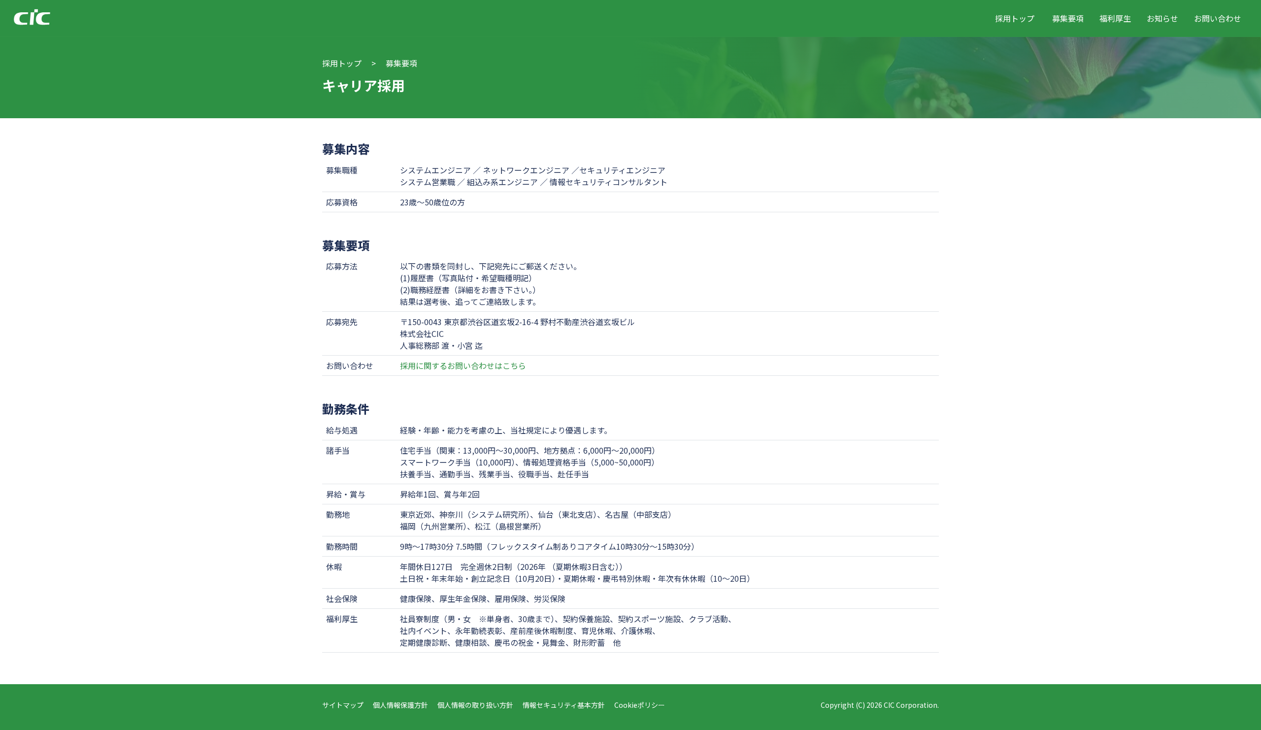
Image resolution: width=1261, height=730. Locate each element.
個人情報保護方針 (400, 705)
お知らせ (1162, 18)
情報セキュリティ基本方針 (564, 705)
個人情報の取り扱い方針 (475, 705)
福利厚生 (1115, 18)
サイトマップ (343, 705)
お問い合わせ (1217, 18)
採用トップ (1014, 18)
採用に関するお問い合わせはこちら (463, 365)
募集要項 (1068, 18)
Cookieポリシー (639, 705)
